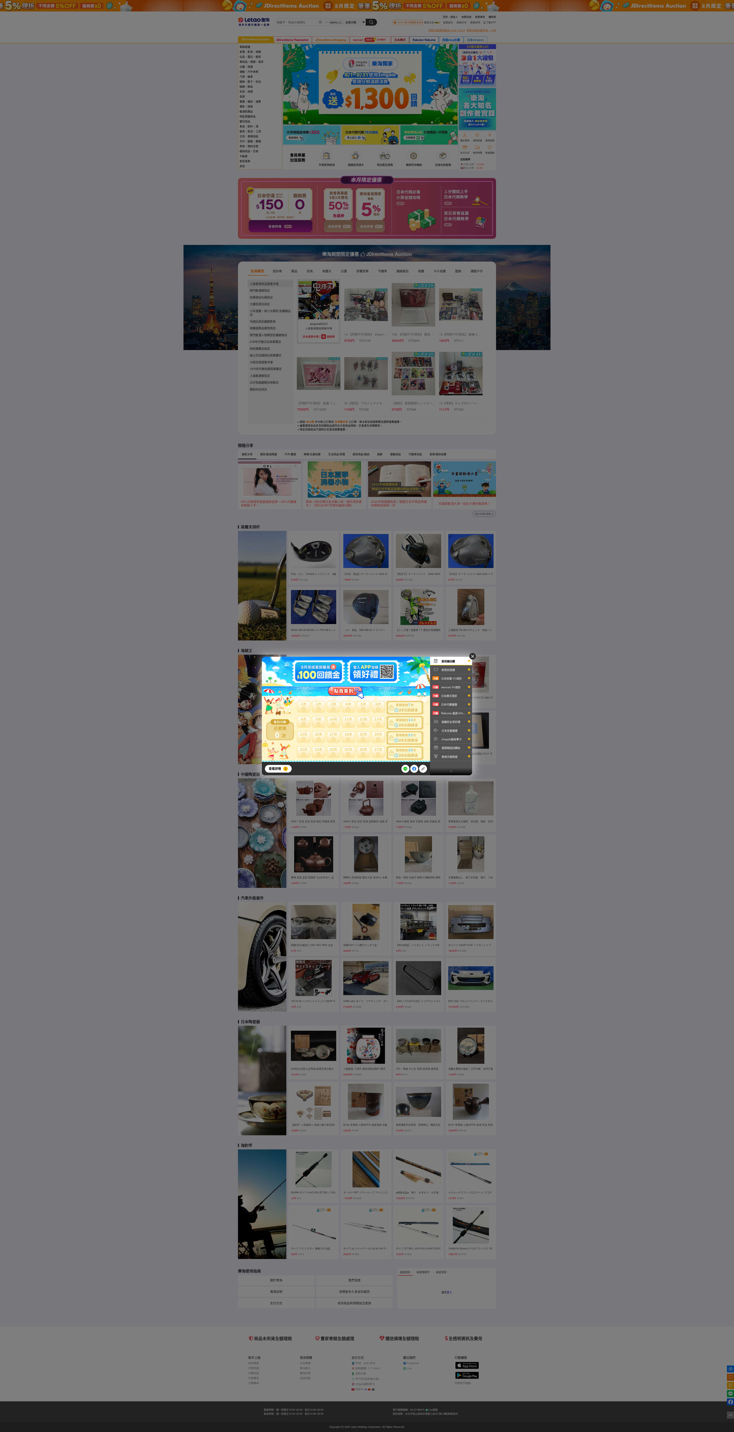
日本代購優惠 (445, 704)
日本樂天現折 (445, 696)
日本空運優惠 (449, 730)
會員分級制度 (449, 756)
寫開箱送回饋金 (450, 748)
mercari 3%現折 (447, 687)
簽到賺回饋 (448, 661)
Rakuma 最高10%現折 (450, 713)
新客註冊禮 (448, 670)
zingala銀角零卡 (451, 739)
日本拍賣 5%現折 (447, 678)
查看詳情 (275, 768)
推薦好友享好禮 (450, 722)
